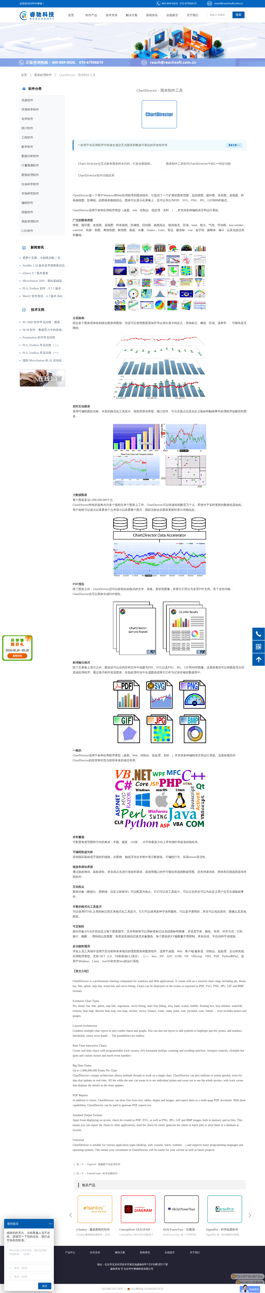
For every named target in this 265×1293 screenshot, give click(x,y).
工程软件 (27, 137)
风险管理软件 (30, 221)
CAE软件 (27, 230)
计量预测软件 (30, 165)
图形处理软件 (30, 174)
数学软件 (27, 146)
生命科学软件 (30, 184)
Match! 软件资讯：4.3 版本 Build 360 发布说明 (44, 296)
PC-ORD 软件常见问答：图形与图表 (44, 322)
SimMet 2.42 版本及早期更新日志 (44, 265)
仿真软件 (27, 100)
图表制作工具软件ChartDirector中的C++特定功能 (198, 164)
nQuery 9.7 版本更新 (35, 273)
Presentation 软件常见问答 (39, 337)
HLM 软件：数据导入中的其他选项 (44, 329)
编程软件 (27, 202)
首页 (24, 75)
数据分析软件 (30, 156)
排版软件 (27, 212)
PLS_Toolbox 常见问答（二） (41, 345)
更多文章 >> (234, 145)
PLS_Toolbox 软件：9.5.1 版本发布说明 (44, 288)
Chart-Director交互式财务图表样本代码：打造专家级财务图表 (117, 164)
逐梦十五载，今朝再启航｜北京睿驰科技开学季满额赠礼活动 (44, 257)
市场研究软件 (30, 193)
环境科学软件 (30, 109)
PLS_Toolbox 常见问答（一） (41, 352)
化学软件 (27, 118)
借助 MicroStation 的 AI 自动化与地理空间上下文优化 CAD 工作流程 (44, 360)
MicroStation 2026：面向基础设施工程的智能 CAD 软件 (44, 280)
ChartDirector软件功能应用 (96, 175)
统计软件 (27, 128)
